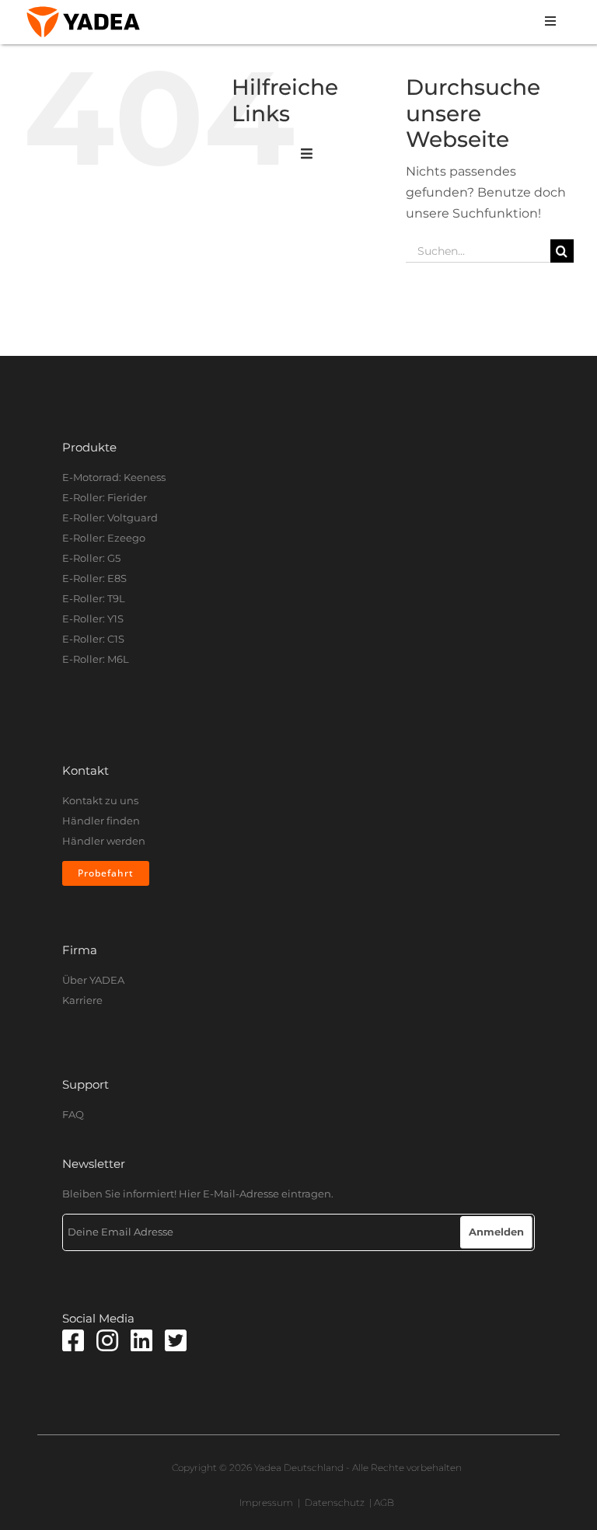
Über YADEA (93, 980)
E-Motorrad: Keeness (114, 477)
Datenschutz (335, 1502)
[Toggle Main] (307, 154)
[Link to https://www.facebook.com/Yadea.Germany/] (73, 1340)
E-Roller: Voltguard (110, 517)
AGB (384, 1502)
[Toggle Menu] (358, 22)
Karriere (82, 1000)
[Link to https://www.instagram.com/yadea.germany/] (107, 1340)
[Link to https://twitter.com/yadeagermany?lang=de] (176, 1340)
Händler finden (101, 820)
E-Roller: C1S (93, 639)
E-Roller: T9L (93, 598)
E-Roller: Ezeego (103, 537)
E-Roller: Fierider (104, 497)
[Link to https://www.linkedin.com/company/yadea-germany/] (141, 1340)
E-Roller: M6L (95, 659)
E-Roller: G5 (91, 558)
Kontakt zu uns (100, 800)
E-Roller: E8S (94, 578)
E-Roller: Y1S (93, 618)
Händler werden (103, 841)
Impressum (266, 1502)
